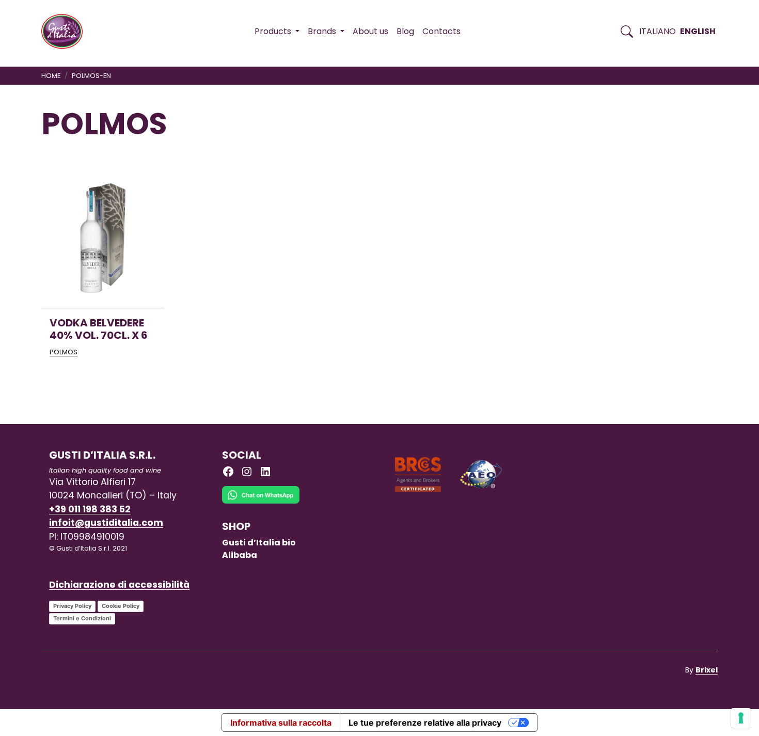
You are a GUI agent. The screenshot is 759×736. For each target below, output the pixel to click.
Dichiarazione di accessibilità (119, 584)
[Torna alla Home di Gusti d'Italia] (65, 31)
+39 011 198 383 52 (90, 509)
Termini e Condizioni (82, 618)
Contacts (441, 31)
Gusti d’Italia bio (259, 543)
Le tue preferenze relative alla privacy (425, 722)
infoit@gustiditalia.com (106, 522)
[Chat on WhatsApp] (260, 502)
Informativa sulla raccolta (280, 722)
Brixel (706, 670)
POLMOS (63, 352)
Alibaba (239, 555)
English (698, 31)
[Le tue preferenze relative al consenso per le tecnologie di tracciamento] (741, 718)
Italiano (657, 31)
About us (370, 31)
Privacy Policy (72, 605)
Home (50, 75)
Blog (405, 31)
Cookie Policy (120, 605)
